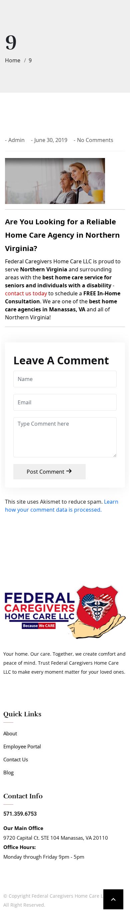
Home (14, 60)
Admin (16, 140)
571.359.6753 (20, 814)
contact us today (26, 293)
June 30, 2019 (50, 140)
